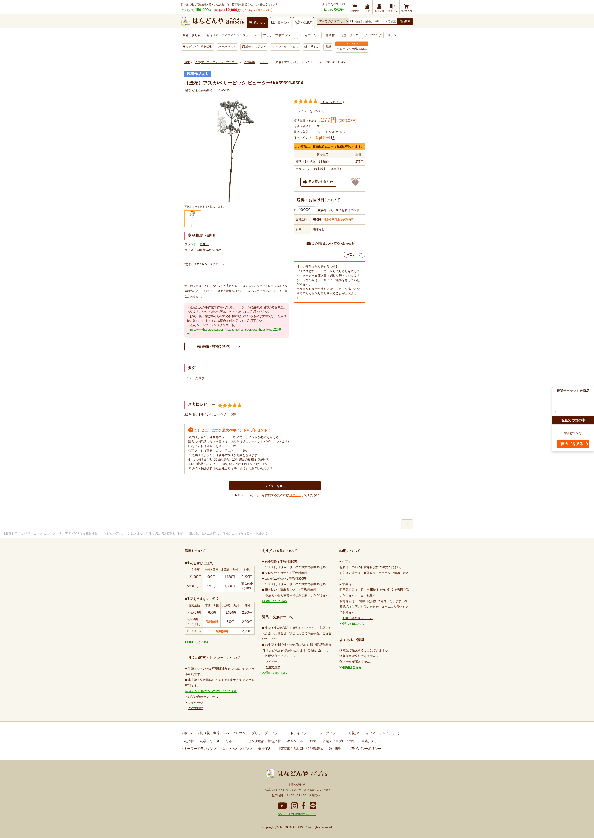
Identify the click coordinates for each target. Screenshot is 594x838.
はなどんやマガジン (237, 748)
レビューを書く (275, 486)
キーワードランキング (199, 748)
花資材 (330, 35)
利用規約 (335, 748)
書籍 (328, 47)
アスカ (204, 244)
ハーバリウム (227, 47)
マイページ (195, 702)
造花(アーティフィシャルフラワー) (216, 62)
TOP (187, 62)
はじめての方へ (334, 9)
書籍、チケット (372, 741)
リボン (392, 35)
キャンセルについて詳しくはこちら (213, 691)
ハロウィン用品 (352, 49)
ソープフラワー (330, 733)
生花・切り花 (192, 35)
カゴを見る (574, 444)
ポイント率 (259, 10)
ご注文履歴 (195, 708)
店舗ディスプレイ (254, 47)
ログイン (295, 495)
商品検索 (404, 21)
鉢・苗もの (312, 47)
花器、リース (349, 35)
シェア (357, 254)
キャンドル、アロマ (285, 47)
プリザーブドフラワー (278, 35)
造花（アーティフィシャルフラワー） (232, 35)
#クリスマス (196, 378)
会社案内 (264, 748)
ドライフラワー (309, 35)
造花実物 (249, 62)
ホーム (188, 733)
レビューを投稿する (311, 111)
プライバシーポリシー (364, 748)
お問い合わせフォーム (203, 696)
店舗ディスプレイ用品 (338, 741)
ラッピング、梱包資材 (198, 47)
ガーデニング (373, 35)
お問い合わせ (297, 784)
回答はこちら (352, 667)
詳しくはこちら (199, 642)
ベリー (264, 62)
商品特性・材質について (213, 346)
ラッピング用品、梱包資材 (261, 741)
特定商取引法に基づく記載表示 (300, 748)
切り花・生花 (209, 733)
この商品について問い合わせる (333, 243)
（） (332, 102)
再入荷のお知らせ (321, 181)
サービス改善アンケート (299, 814)
